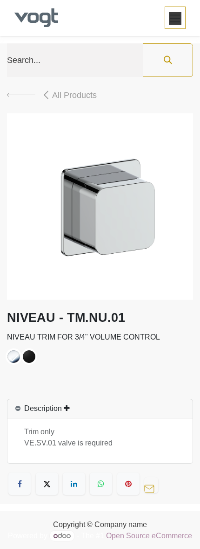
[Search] (168, 60)
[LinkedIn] (74, 484)
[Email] (153, 484)
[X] (47, 484)
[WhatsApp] (101, 484)
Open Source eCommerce (149, 536)
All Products (74, 95)
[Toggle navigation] (175, 18)
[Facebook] (19, 484)
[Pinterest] (128, 484)
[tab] (100, 408)
